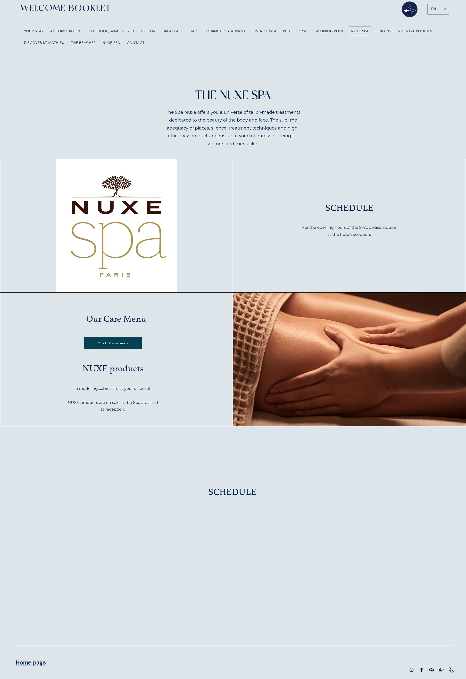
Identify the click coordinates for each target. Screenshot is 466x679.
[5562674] (441, 669)
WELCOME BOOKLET (66, 8)
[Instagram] (411, 669)
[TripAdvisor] (431, 669)
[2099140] (451, 669)
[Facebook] (421, 669)
